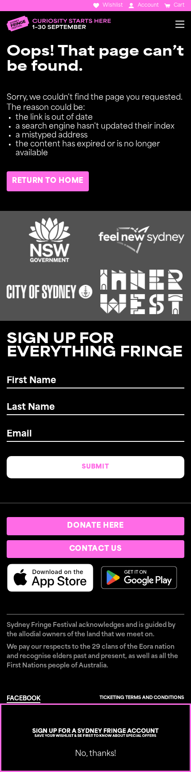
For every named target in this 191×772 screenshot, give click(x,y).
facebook (23, 699)
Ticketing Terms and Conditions (141, 697)
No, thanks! (95, 754)
